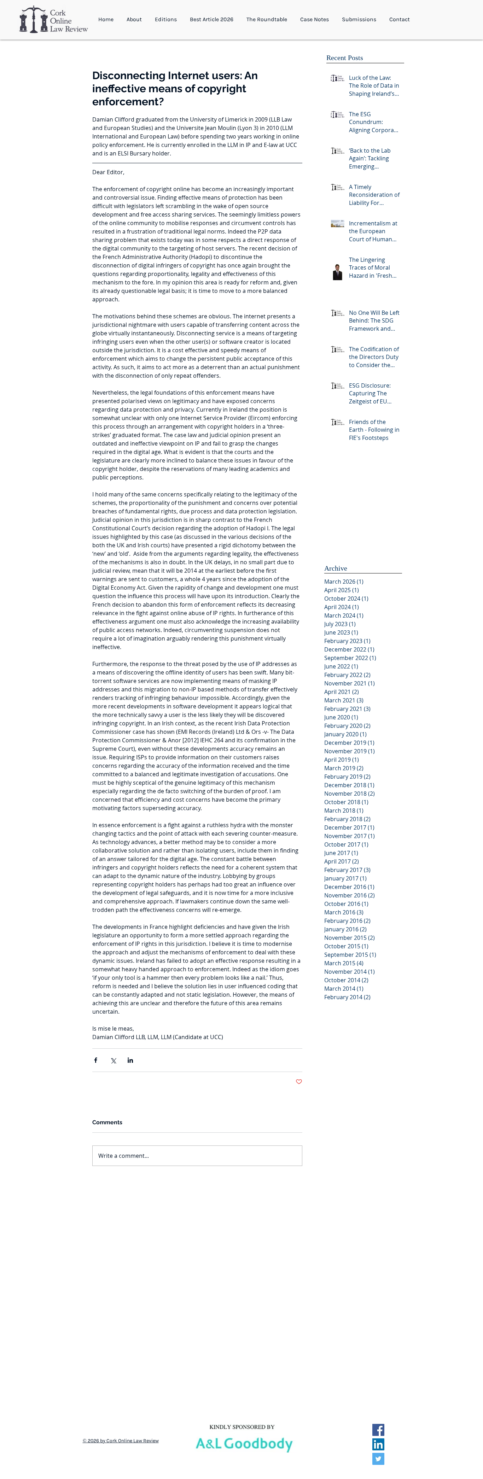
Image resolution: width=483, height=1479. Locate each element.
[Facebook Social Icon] (378, 1430)
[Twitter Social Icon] (378, 1459)
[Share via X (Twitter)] (113, 1060)
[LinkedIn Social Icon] (378, 1444)
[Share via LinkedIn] (130, 1060)
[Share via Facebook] (95, 1060)
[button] (135, 19)
